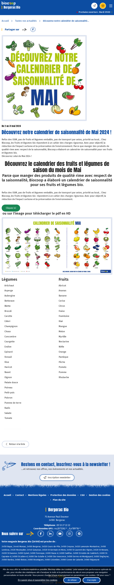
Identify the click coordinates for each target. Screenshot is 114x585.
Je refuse (72, 580)
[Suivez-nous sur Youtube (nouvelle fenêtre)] (59, 533)
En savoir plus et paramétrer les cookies (37, 580)
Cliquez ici (11, 208)
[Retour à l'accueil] (9, 3)
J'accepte (91, 580)
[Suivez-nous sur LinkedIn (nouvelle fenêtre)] (50, 533)
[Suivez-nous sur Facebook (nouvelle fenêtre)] (40, 533)
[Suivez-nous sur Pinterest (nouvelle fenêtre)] (79, 533)
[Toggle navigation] (110, 6)
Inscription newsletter (59, 477)
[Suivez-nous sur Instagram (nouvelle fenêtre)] (69, 533)
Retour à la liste (17, 444)
